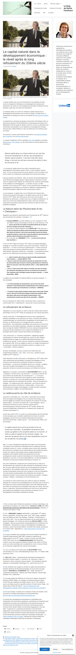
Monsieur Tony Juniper (13, 142)
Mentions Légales (55, 3)
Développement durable (40, 8)
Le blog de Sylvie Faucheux (68, 8)
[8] (38, 477)
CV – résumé (37, 3)
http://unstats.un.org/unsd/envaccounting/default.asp (19, 595)
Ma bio (46, 3)
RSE (44, 12)
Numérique (37, 12)
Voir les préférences (67, 649)
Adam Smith (8, 638)
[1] (31, 217)
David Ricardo (27, 638)
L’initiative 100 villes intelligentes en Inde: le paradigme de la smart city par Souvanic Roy (26, 641)
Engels (33, 638)
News (18, 636)
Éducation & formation (56, 8)
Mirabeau (18, 640)
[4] (18, 410)
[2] (40, 332)
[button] (73, 635)
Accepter (44, 649)
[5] (4, 557)
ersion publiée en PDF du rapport (13, 616)
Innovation (51, 12)
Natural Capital (24, 640)
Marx (14, 640)
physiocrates (32, 640)
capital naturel (19, 638)
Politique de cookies (57, 652)
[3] (18, 354)
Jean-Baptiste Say (7, 640)
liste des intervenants (22, 136)
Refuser (55, 649)
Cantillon (13, 638)
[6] (40, 460)
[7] (14, 475)
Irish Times (32, 140)
